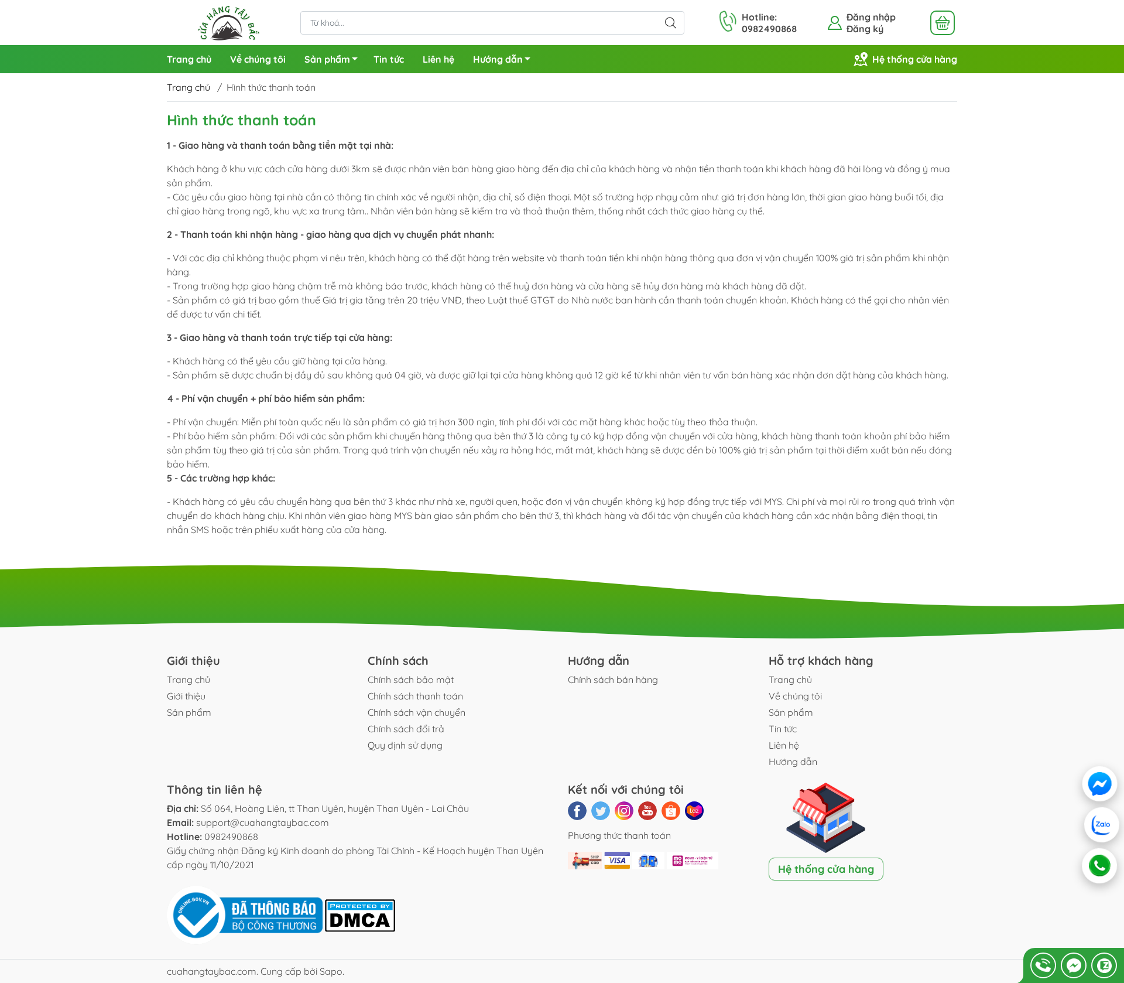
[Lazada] (694, 810)
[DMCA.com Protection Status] (360, 914)
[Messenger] (1100, 783)
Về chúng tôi (258, 59)
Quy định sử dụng (405, 745)
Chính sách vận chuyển (416, 712)
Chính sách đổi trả (406, 729)
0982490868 (231, 836)
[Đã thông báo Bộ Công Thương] (246, 914)
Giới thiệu (186, 696)
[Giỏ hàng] (942, 22)
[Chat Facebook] (1074, 965)
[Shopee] (671, 810)
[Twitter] (600, 810)
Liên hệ (438, 59)
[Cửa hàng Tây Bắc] (228, 22)
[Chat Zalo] (1104, 965)
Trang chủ (189, 59)
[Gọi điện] (1099, 866)
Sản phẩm (327, 59)
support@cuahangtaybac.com (262, 822)
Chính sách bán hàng (613, 679)
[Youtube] (647, 810)
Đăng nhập (871, 17)
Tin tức (388, 59)
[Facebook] (577, 810)
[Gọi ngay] (1043, 965)
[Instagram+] (624, 810)
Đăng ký (865, 29)
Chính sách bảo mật (411, 679)
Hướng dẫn (498, 59)
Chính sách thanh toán (415, 696)
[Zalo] (1102, 825)
